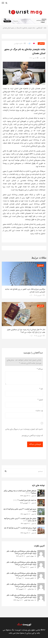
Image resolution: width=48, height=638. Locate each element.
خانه (45, 28)
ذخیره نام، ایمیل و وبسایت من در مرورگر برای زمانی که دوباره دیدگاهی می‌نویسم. (24, 432)
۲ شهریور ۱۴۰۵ (38, 295)
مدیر (41, 58)
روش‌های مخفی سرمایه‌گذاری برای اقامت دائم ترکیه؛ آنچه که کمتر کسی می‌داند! (21, 552)
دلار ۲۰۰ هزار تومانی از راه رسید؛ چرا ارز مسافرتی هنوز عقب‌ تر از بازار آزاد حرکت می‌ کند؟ (26, 331)
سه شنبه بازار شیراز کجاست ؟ (27, 500)
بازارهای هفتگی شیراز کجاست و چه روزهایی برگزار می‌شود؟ (20, 492)
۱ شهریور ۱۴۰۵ (38, 335)
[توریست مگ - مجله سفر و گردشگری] (25, 11)
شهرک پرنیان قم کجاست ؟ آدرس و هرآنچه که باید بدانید (20, 529)
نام (41, 388)
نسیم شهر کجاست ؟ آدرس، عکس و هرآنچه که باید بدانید (19, 510)
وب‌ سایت (39, 410)
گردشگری (39, 28)
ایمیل (40, 399)
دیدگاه (40, 369)
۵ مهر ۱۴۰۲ (32, 58)
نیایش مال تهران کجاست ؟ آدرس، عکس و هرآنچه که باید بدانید (20, 519)
